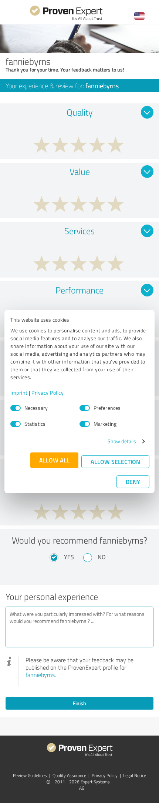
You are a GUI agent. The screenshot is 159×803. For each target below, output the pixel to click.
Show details (122, 441)
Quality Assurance (69, 775)
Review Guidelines (30, 775)
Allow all (54, 460)
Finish (79, 703)
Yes (69, 557)
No (102, 557)
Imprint (19, 392)
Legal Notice (134, 775)
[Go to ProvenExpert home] (66, 19)
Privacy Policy (47, 392)
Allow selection (115, 461)
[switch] (85, 408)
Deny (133, 481)
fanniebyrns (40, 675)
